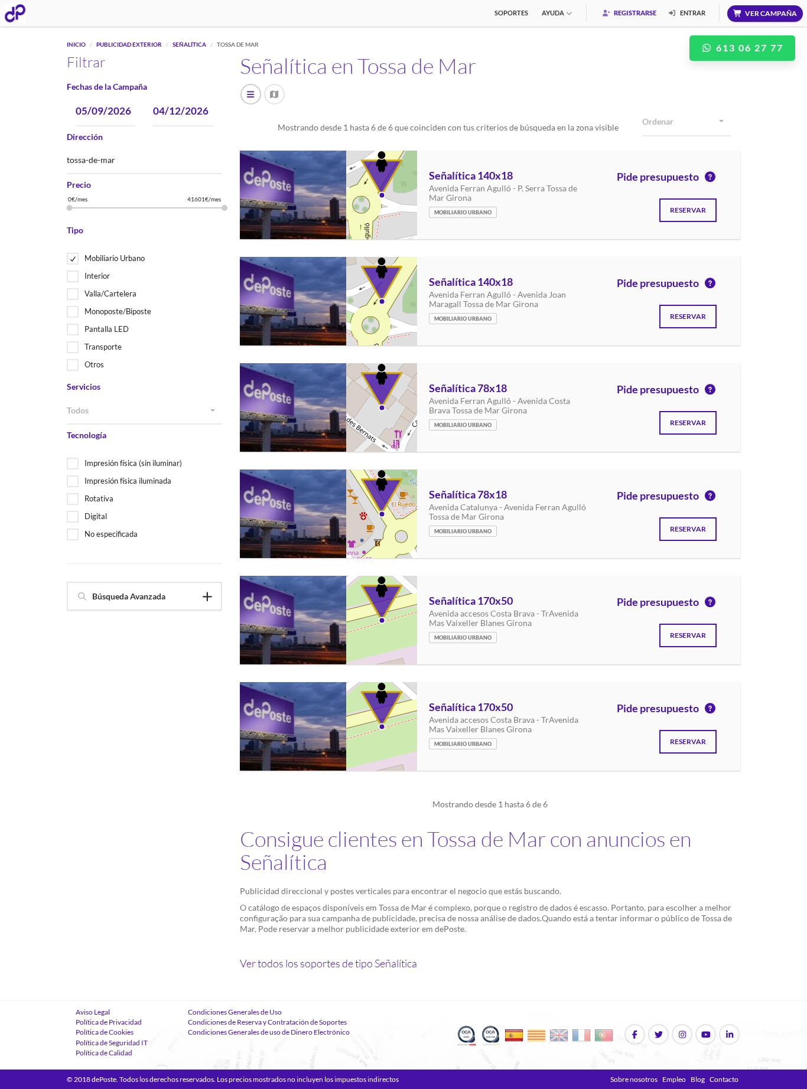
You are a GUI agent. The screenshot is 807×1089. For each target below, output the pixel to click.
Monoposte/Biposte (117, 311)
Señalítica (189, 44)
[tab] (144, 596)
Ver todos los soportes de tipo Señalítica (328, 963)
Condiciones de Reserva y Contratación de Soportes (267, 1022)
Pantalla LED (106, 329)
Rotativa (98, 498)
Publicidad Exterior (129, 44)
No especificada (111, 534)
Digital (95, 516)
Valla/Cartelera (110, 293)
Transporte (103, 346)
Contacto (724, 1079)
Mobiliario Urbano (114, 258)
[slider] (70, 208)
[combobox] (144, 411)
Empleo (674, 1079)
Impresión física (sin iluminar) (133, 463)
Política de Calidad (104, 1052)
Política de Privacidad (109, 1022)
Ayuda (553, 13)
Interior (97, 276)
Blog (698, 1079)
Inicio (76, 44)
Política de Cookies (105, 1032)
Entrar (692, 13)
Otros (94, 364)
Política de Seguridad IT (112, 1042)
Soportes (511, 13)
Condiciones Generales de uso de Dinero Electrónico (269, 1032)
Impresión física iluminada (127, 480)
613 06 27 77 (748, 47)
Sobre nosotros (634, 1079)
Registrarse (634, 13)
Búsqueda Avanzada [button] (128, 596)
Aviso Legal (93, 1012)
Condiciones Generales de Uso (235, 1012)
